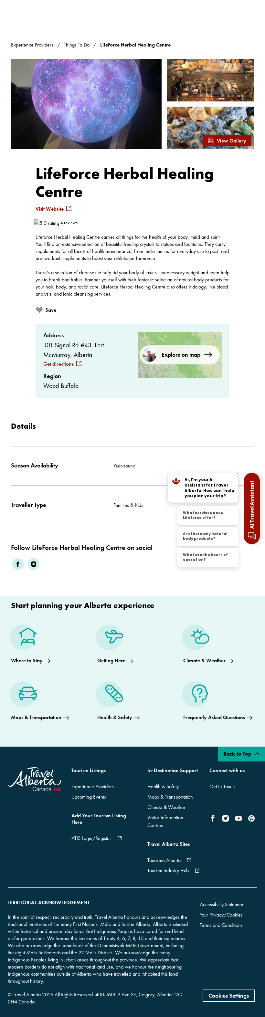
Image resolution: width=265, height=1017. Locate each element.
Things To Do (77, 44)
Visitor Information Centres (165, 821)
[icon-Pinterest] (251, 818)
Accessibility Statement (222, 904)
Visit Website (50, 209)
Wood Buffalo (61, 386)
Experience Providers (32, 44)
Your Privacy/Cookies (221, 914)
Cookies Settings (228, 995)
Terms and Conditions (221, 925)
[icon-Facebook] (213, 818)
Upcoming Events (88, 796)
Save (50, 310)
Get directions (58, 364)
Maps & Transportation (170, 796)
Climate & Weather (166, 807)
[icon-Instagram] (225, 818)
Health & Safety (163, 786)
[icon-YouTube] (238, 818)
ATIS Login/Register (91, 838)
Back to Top (238, 753)
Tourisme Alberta (164, 860)
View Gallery (231, 140)
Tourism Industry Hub (168, 870)
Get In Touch (222, 786)
